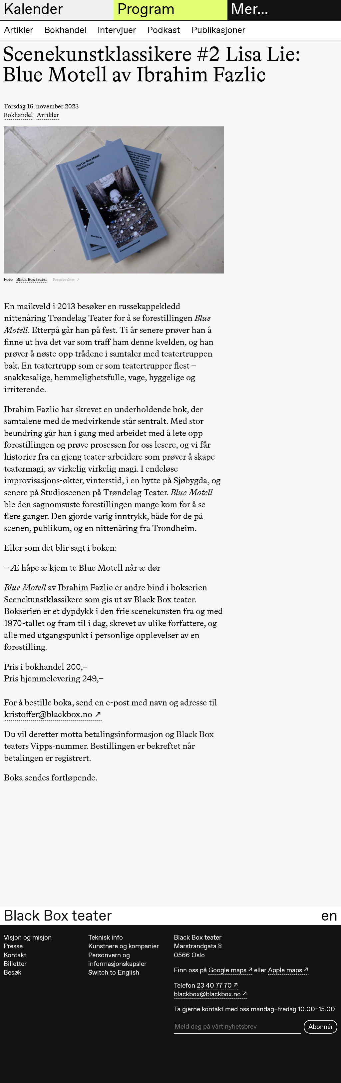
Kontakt (15, 955)
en (329, 915)
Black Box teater (58, 915)
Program (145, 9)
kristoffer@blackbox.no (48, 714)
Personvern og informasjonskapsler (117, 959)
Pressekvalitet (64, 279)
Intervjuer (117, 30)
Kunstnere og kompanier (123, 946)
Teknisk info (105, 937)
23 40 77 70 (214, 985)
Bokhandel (65, 30)
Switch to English (113, 972)
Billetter (15, 963)
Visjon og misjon (28, 937)
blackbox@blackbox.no (207, 994)
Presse (13, 946)
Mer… (249, 9)
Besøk (12, 972)
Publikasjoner (218, 30)
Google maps (227, 970)
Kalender (33, 9)
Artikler (18, 30)
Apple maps (285, 970)
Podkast (163, 30)
